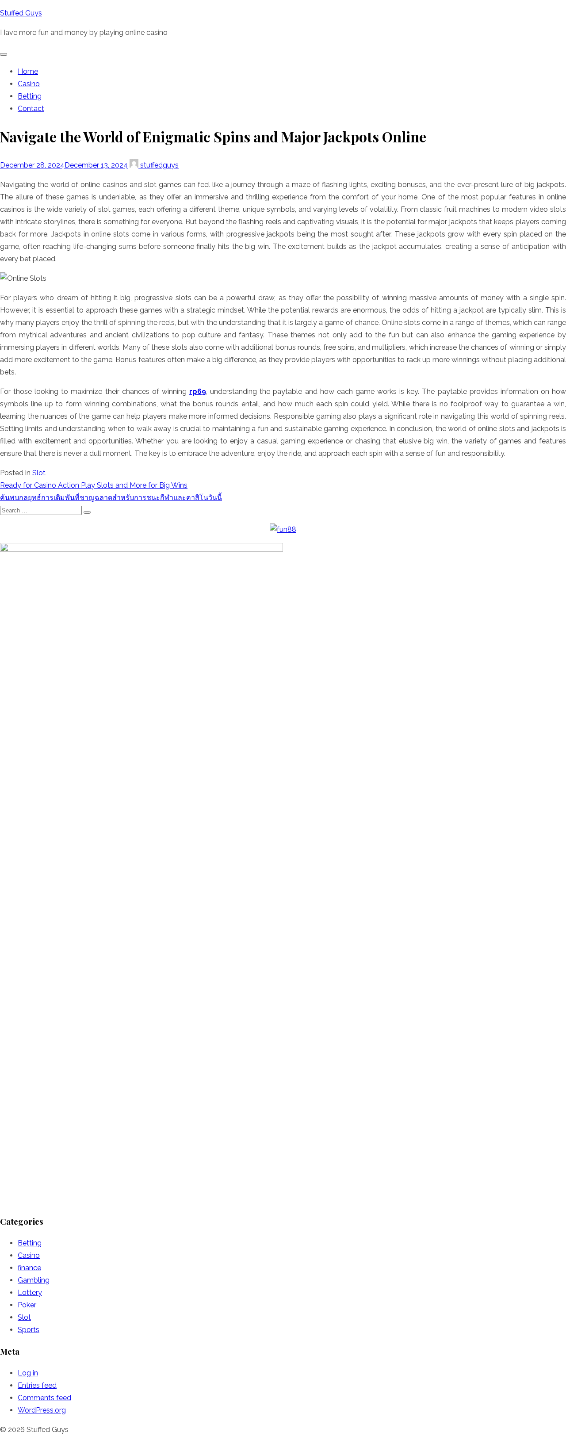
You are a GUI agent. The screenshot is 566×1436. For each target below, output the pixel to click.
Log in (28, 1373)
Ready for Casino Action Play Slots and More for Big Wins (93, 485)
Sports (28, 1329)
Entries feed (37, 1385)
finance (29, 1268)
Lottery (30, 1292)
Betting (30, 96)
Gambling (34, 1280)
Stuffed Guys (21, 13)
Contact (31, 108)
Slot (39, 473)
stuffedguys (158, 165)
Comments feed (44, 1398)
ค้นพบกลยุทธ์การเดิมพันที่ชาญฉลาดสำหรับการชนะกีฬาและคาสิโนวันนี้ (111, 497)
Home (28, 71)
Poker (27, 1305)
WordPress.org (42, 1410)
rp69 (197, 391)
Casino (29, 84)
